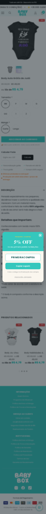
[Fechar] (40, 235)
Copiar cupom (23, 266)
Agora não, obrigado (23, 277)
